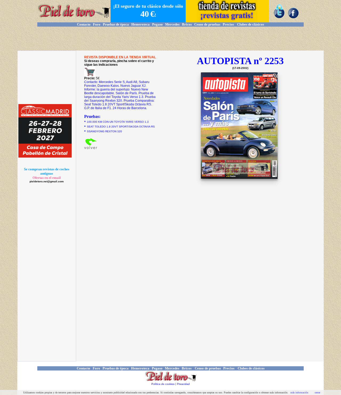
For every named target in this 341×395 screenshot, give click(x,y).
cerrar (317, 392)
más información (299, 392)
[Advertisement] (170, 39)
